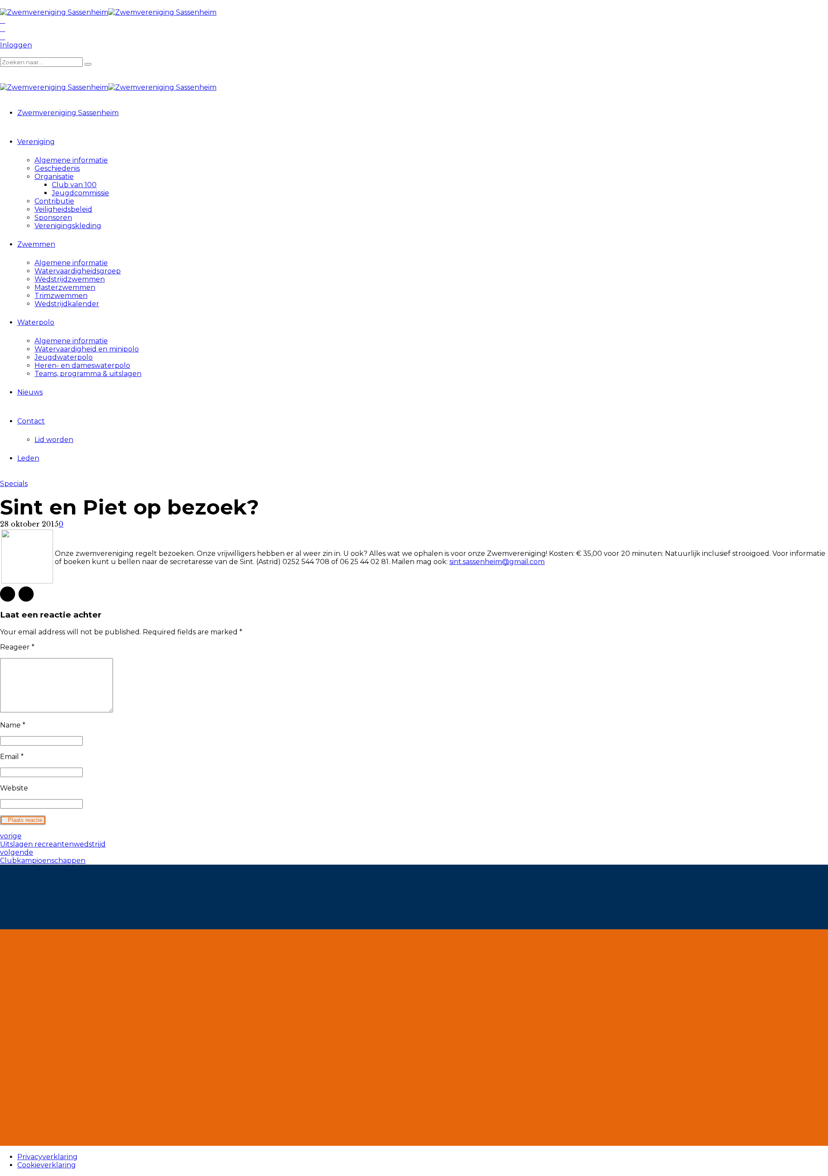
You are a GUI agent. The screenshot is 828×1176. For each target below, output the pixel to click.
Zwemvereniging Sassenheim (68, 113)
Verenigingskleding (67, 226)
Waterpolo (35, 322)
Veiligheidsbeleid (63, 209)
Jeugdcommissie (80, 193)
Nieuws (30, 392)
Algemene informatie (71, 160)
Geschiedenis (57, 168)
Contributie (54, 201)
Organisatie (54, 176)
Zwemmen (36, 244)
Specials (14, 484)
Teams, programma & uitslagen (87, 374)
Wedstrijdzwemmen (69, 279)
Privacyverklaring (47, 1157)
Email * (12, 757)
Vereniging (36, 142)
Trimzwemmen (61, 296)
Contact (31, 421)
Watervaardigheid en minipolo (86, 349)
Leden (28, 458)
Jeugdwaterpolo (63, 357)
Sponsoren (53, 217)
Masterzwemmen (64, 287)
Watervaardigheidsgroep (77, 271)
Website (14, 788)
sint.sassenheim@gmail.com (497, 562)
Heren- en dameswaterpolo (82, 365)
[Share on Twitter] (26, 594)
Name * (12, 725)
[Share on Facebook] (7, 594)
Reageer (17, 647)
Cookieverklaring (46, 1165)
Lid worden (53, 440)
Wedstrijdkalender (66, 304)
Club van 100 (74, 185)
